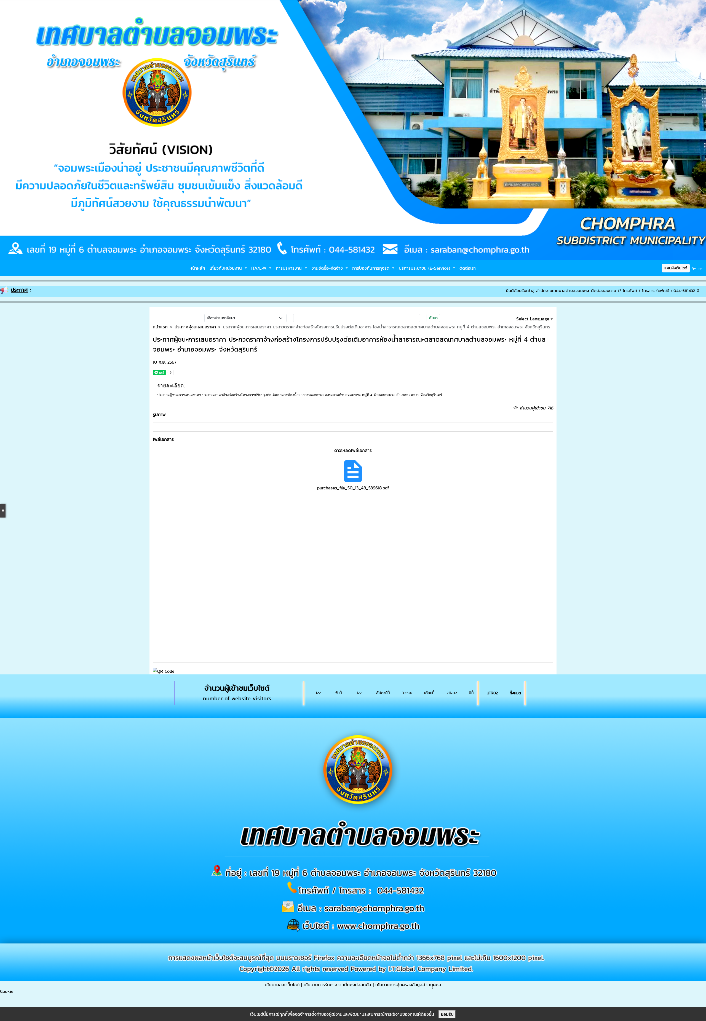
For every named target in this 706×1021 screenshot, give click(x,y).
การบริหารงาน (289, 268)
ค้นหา (433, 318)
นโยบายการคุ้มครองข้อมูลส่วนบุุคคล (408, 984)
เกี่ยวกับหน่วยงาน (227, 268)
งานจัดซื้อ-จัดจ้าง (327, 268)
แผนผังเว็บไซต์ (675, 268)
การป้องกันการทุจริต (371, 268)
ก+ (693, 268)
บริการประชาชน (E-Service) (425, 268)
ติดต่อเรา (467, 268)
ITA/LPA (259, 268)
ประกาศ (19, 289)
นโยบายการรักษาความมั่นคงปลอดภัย (337, 984)
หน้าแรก (160, 326)
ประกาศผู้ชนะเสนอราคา (195, 326)
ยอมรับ (447, 1014)
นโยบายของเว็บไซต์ (282, 984)
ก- (700, 268)
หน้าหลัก (197, 268)
